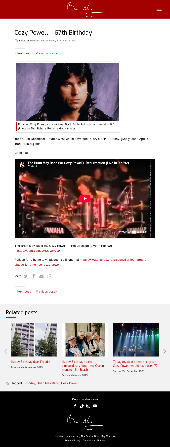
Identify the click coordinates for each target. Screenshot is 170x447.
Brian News (70, 40)
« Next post (23, 53)
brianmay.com (71, 436)
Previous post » (47, 53)
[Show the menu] (159, 9)
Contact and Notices (94, 440)
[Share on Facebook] (33, 276)
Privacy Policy (72, 440)
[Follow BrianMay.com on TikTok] (81, 406)
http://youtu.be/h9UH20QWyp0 (38, 250)
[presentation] (5, 351)
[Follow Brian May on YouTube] (95, 406)
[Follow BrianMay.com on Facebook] (75, 406)
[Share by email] (41, 276)
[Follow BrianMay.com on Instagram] (88, 406)
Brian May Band (48, 383)
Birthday (29, 383)
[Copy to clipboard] (49, 276)
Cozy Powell (69, 383)
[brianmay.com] (85, 9)
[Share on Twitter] (25, 276)
